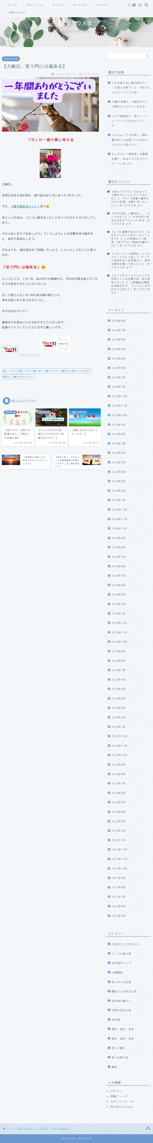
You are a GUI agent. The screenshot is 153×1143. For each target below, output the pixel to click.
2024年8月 (119, 547)
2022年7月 (119, 783)
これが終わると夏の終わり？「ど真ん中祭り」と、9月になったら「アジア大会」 (131, 87)
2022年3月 (119, 821)
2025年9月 (119, 424)
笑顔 (7, 376)
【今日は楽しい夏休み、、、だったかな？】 (130, 215)
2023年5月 (119, 689)
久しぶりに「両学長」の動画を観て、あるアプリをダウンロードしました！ (130, 158)
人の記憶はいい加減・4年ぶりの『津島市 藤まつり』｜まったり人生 (130, 242)
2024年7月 (119, 557)
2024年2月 (119, 604)
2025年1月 (119, 500)
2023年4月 (119, 698)
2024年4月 (119, 585)
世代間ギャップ (121, 963)
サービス (57, 5)
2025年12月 (119, 396)
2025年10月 (119, 415)
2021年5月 (119, 915)
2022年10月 (119, 755)
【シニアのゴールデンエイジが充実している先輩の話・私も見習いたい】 (130, 279)
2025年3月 (119, 481)
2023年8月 (119, 661)
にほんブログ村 (28, 355)
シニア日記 (10, 371)
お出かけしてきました (126, 944)
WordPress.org (121, 1107)
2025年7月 (119, 443)
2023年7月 (119, 670)
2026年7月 (119, 330)
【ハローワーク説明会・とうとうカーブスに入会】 (130, 255)
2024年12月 (119, 509)
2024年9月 (119, 538)
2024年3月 (119, 594)
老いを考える (120, 1057)
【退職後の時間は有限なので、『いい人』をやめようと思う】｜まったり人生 (130, 286)
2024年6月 (119, 566)
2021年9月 (119, 878)
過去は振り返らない (24, 376)
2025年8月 (119, 434)
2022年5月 (119, 802)
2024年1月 (119, 613)
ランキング (80, 5)
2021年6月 (119, 906)
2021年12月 (119, 849)
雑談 (114, 1067)
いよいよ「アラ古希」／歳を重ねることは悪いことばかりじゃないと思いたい (130, 139)
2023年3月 (119, 708)
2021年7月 (119, 896)
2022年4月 (119, 812)
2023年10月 (119, 641)
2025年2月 (119, 490)
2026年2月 (119, 377)
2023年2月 (119, 717)
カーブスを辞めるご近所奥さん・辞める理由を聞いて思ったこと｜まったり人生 (130, 262)
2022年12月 (119, 736)
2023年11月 (119, 632)
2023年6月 (119, 679)
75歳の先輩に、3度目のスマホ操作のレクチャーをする (129, 104)
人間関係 (117, 972)
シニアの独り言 (121, 953)
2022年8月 (119, 774)
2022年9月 (119, 764)
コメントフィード (122, 1101)
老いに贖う (119, 1048)
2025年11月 (119, 405)
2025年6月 (119, 453)
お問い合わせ (16, 12)
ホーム (12, 5)
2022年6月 (119, 793)
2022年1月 (119, 840)
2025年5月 (119, 462)
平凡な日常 (53, 371)
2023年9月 (119, 651)
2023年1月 (119, 727)
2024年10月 (119, 528)
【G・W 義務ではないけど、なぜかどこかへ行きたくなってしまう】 (130, 235)
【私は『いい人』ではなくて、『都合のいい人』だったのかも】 (130, 195)
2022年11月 (119, 745)
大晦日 (39, 371)
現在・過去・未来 (123, 1029)
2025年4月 (119, 472)
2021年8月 (119, 887)
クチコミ (101, 5)
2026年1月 (119, 386)
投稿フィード (119, 1096)
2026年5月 (119, 349)
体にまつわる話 (121, 982)
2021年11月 (119, 859)
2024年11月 (119, 519)
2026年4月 (119, 358)
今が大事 (25, 371)
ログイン (116, 1091)
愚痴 (66, 371)
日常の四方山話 (11, 58)
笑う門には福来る (82, 371)
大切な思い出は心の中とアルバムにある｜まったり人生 (130, 220)
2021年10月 (119, 868)
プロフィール (34, 5)
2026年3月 (119, 368)
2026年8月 (119, 320)
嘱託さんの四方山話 (124, 991)
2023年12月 (119, 623)
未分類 (116, 1019)
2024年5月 (119, 575)
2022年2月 (119, 830)
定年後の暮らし (121, 1001)
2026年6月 (119, 339)
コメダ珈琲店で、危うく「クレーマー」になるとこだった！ (130, 120)
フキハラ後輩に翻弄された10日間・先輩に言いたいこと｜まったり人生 (130, 202)
